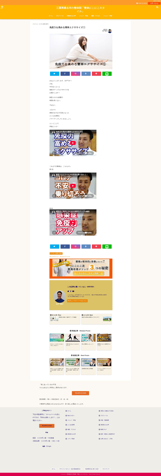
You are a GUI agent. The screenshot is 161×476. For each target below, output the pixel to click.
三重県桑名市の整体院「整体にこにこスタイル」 (80, 9)
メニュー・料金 (83, 15)
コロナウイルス (65, 256)
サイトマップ (106, 469)
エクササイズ (54, 256)
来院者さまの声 (71, 15)
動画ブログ (104, 429)
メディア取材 (71, 438)
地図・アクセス (95, 15)
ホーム (51, 15)
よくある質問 (71, 424)
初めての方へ (71, 415)
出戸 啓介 (104, 31)
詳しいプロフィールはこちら (78, 300)
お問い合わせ (154, 3)
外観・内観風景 (105, 420)
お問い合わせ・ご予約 (106, 438)
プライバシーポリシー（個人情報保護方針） (70, 469)
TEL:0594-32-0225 (80, 393)
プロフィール (60, 15)
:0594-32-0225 (142, 3)
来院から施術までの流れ (107, 411)
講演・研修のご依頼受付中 (108, 434)
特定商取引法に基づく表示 (91, 469)
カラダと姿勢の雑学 (56, 253)
